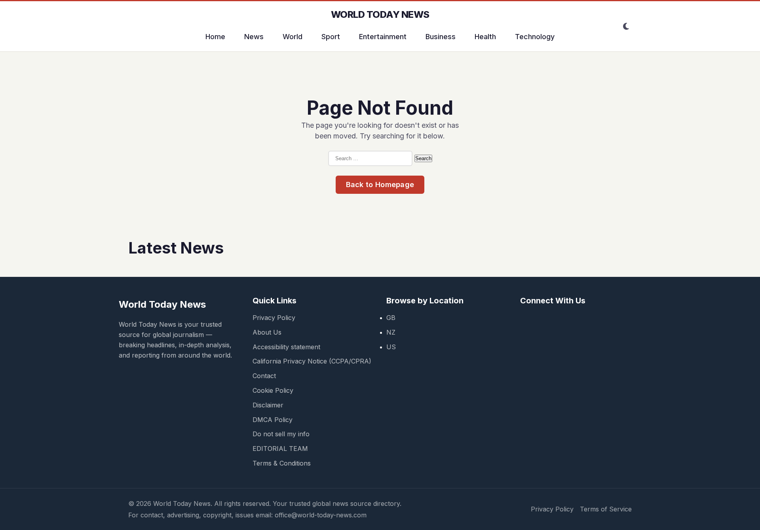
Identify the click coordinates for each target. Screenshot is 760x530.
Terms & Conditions (282, 463)
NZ (390, 332)
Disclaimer (268, 405)
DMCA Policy (273, 420)
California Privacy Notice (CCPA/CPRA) (312, 361)
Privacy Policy (274, 318)
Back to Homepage (380, 184)
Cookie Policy (273, 390)
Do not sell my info (281, 434)
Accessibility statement (286, 347)
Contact (264, 376)
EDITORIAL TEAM (280, 448)
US (391, 347)
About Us (267, 332)
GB (390, 318)
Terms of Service (606, 509)
